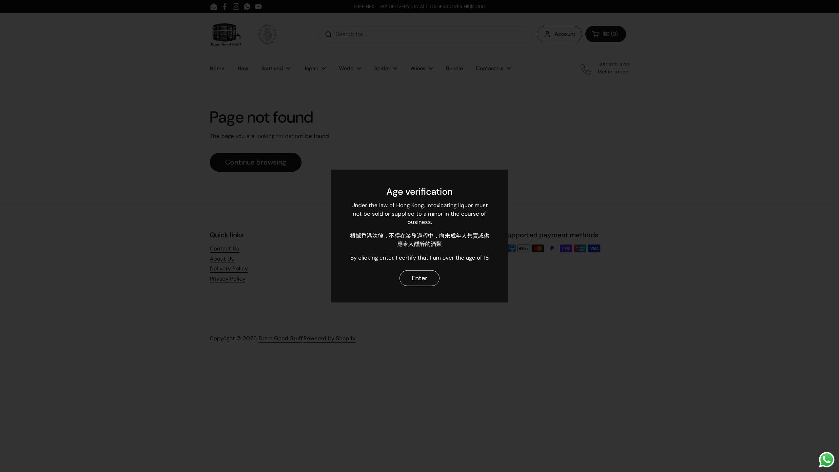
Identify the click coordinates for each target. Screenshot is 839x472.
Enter (419, 278)
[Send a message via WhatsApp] (827, 460)
